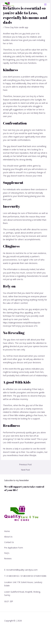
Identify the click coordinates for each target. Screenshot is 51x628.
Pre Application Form (13, 547)
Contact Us (9, 542)
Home (7, 531)
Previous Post (25, 465)
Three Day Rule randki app (16, 27)
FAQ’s (6, 553)
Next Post (25, 470)
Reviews (8, 558)
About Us (8, 536)
